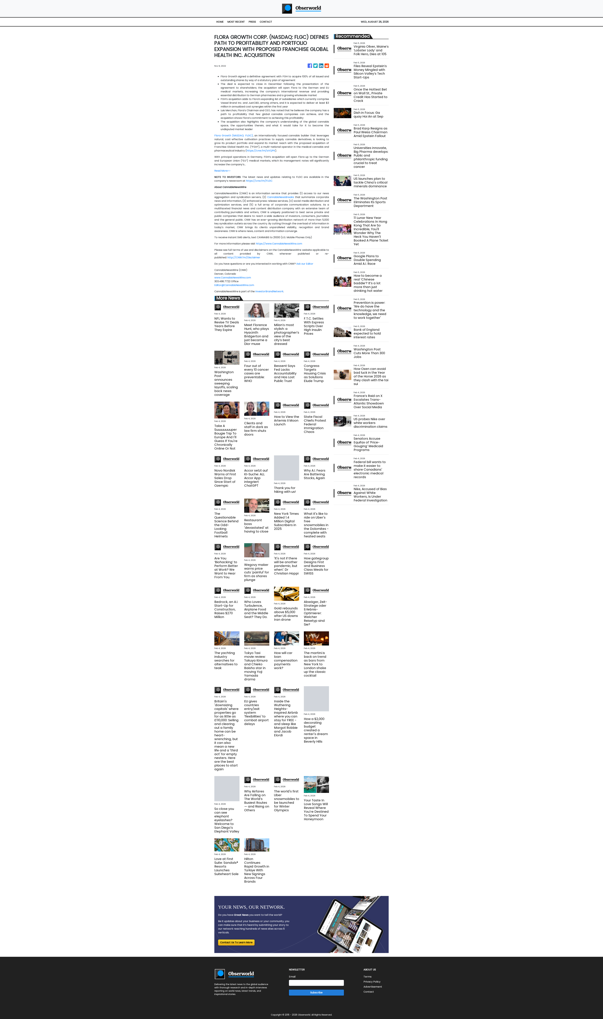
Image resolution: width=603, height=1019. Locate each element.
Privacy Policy (372, 981)
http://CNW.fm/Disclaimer (243, 257)
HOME (220, 22)
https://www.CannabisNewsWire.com (279, 243)
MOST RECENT (236, 22)
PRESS (252, 22)
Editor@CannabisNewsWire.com (234, 285)
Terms (368, 976)
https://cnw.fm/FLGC (259, 181)
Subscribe (316, 992)
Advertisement (373, 987)
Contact (369, 992)
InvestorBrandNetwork (269, 291)
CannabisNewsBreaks (280, 197)
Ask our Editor (304, 264)
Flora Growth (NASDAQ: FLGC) (233, 135)
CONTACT (266, 22)
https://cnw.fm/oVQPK (261, 150)
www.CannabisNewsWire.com (232, 277)
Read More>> (222, 171)
